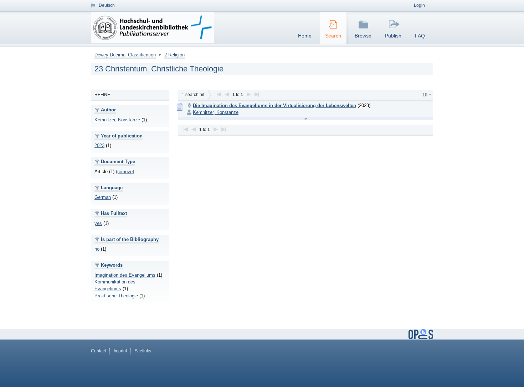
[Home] (154, 27)
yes (98, 223)
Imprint (120, 350)
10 (424, 94)
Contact (98, 350)
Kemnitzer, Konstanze (117, 119)
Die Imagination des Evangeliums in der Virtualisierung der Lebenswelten (274, 105)
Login (419, 5)
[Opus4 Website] (421, 337)
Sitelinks (143, 350)
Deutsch (107, 5)
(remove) (125, 171)
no (96, 249)
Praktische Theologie (116, 295)
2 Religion (174, 54)
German (102, 197)
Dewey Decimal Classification (125, 54)
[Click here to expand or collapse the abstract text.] (305, 118)
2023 (99, 145)
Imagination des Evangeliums (124, 275)
